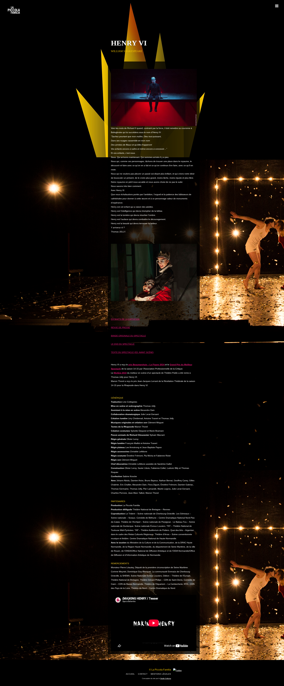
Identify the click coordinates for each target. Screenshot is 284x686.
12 (164, 305)
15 (173, 305)
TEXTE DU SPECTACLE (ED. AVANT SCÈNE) (132, 352)
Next (193, 272)
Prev (114, 272)
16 (177, 305)
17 (180, 305)
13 (167, 305)
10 (157, 305)
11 (160, 305)
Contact (142, 674)
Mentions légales (161, 674)
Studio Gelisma (165, 678)
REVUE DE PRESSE (120, 327)
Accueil (130, 674)
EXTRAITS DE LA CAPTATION (125, 319)
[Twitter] (177, 670)
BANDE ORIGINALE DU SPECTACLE (128, 336)
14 (170, 305)
